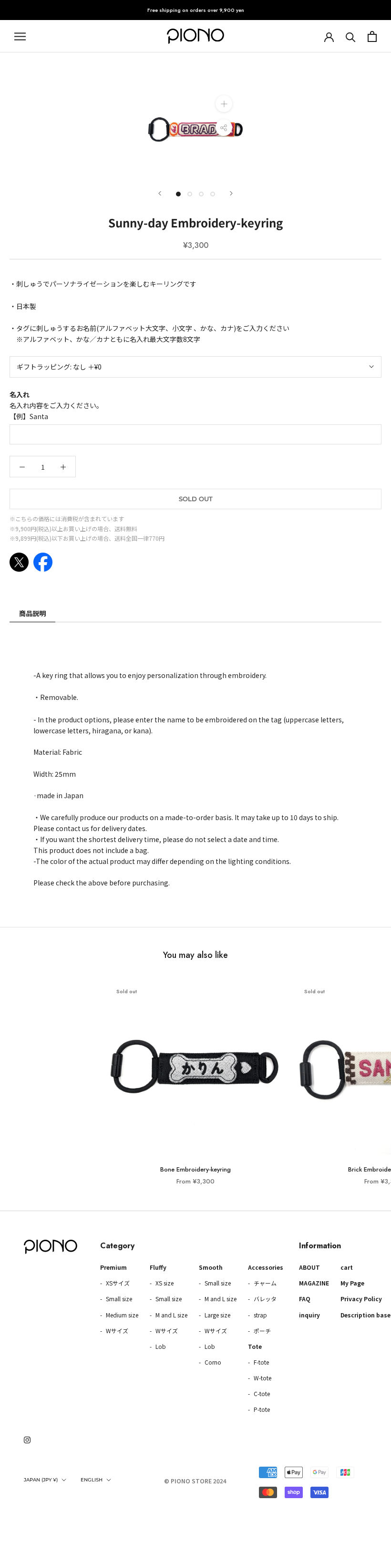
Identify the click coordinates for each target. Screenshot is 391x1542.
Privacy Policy (361, 1299)
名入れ (20, 394)
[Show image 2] (189, 194)
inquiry (309, 1315)
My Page (352, 1283)
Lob (160, 1346)
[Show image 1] (178, 194)
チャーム (264, 1283)
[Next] (231, 193)
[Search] (351, 36)
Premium (113, 1267)
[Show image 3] (201, 194)
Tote (255, 1346)
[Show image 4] (212, 194)
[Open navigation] (20, 36)
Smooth (211, 1267)
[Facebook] (42, 562)
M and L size (170, 1315)
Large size (216, 1315)
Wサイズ (116, 1330)
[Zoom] (224, 103)
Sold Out (196, 499)
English (92, 1480)
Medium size (121, 1315)
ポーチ (261, 1330)
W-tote (261, 1378)
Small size (118, 1299)
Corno (212, 1362)
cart (346, 1267)
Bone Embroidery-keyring (195, 1169)
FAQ (304, 1299)
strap (259, 1315)
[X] (19, 562)
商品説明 (32, 613)
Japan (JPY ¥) (41, 1480)
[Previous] (159, 193)
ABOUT (309, 1267)
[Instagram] (27, 1439)
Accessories (265, 1267)
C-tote (261, 1393)
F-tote (260, 1362)
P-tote (261, 1409)
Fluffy (158, 1267)
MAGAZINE (314, 1283)
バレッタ (264, 1299)
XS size (164, 1283)
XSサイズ (117, 1283)
